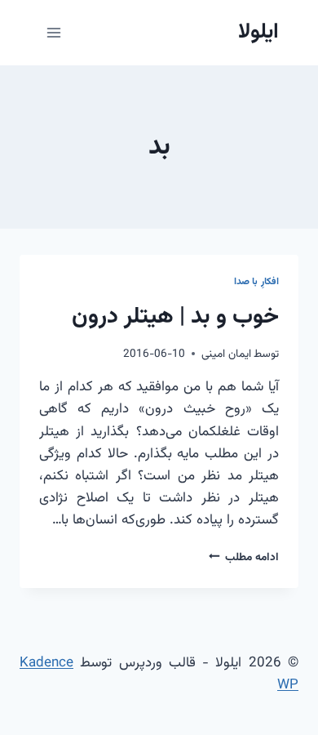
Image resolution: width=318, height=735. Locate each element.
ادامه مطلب (244, 557)
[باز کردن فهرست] (54, 32)
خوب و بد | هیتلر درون (175, 317)
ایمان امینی (226, 354)
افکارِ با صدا (256, 281)
